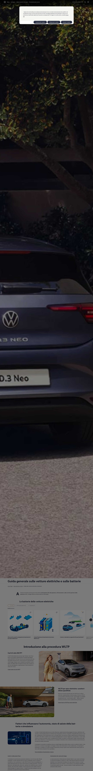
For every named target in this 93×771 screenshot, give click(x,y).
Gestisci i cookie (66, 22)
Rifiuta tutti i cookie (54, 22)
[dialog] (46, 385)
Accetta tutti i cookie (40, 22)
